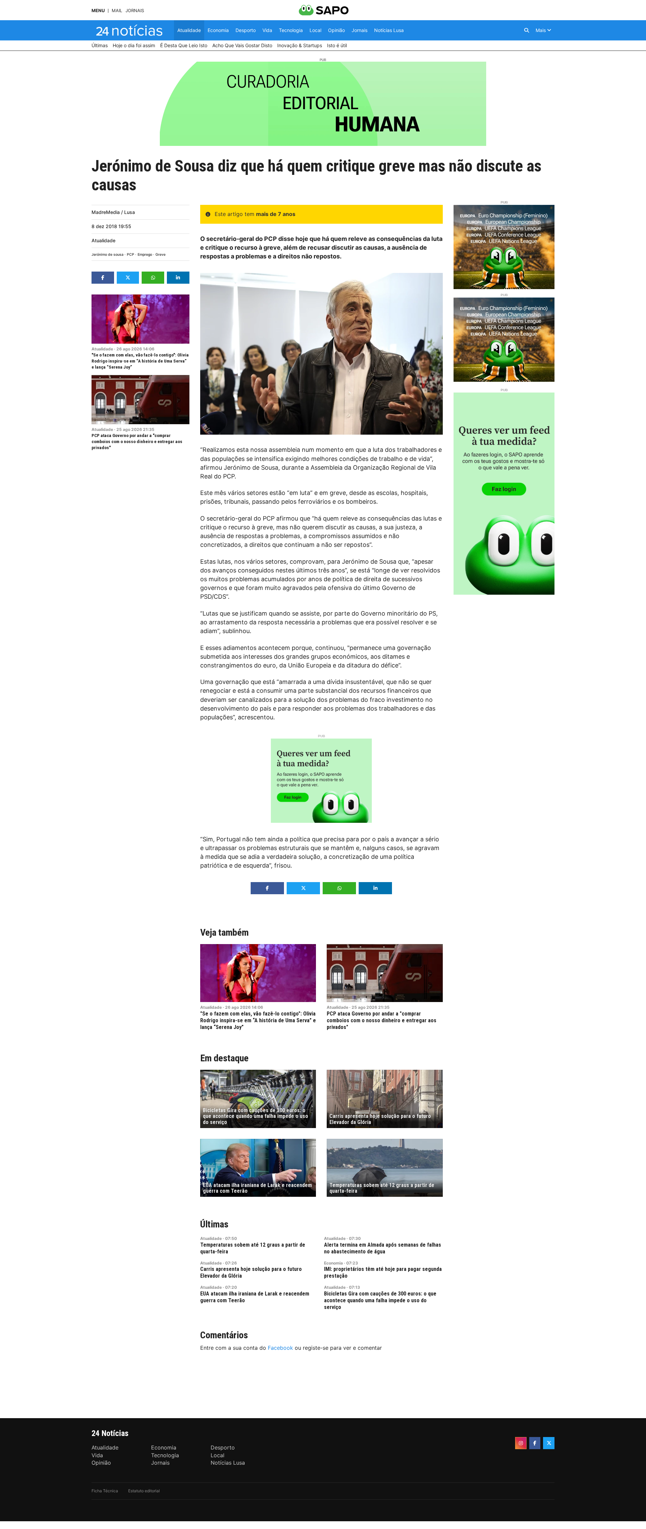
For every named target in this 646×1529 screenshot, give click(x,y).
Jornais (134, 10)
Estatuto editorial (144, 1490)
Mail (117, 10)
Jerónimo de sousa (107, 254)
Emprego (145, 254)
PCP (130, 254)
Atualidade (103, 240)
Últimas (214, 1224)
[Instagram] (521, 1443)
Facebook (280, 1347)
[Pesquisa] (526, 30)
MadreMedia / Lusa (113, 212)
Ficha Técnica (105, 1490)
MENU (98, 10)
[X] (548, 1443)
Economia (333, 1263)
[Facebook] (535, 1443)
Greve (160, 254)
